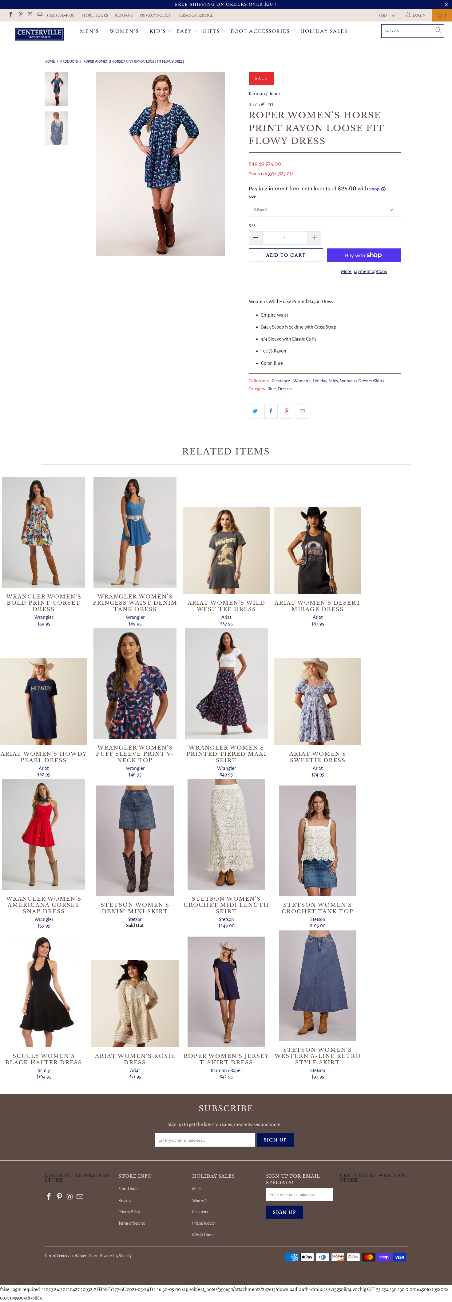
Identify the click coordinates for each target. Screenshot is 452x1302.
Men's (89, 31)
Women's (124, 31)
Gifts (212, 31)
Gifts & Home (203, 1235)
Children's (200, 1212)
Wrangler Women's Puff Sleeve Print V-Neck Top (135, 683)
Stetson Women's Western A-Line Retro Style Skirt (317, 985)
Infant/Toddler (204, 1223)
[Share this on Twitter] (255, 411)
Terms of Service (195, 15)
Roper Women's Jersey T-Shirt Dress (226, 992)
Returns (124, 15)
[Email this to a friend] (302, 411)
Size (252, 197)
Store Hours (94, 15)
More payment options (364, 271)
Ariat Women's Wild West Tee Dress (226, 550)
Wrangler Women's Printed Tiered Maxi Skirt (226, 683)
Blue (272, 389)
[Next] (234, 164)
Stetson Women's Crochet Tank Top (317, 840)
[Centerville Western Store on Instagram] (30, 15)
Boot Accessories (261, 31)
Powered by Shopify (116, 1256)
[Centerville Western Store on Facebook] (10, 15)
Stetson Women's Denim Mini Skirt (135, 840)
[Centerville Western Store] (39, 34)
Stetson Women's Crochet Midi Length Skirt (226, 834)
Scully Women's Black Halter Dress (43, 992)
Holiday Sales (323, 31)
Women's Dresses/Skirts (362, 381)
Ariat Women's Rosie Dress (135, 1003)
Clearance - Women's (291, 381)
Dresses (285, 389)
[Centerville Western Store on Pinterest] (20, 15)
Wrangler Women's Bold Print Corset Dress (43, 532)
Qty (252, 225)
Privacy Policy (155, 15)
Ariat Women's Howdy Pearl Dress (43, 701)
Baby (185, 31)
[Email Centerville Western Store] (39, 15)
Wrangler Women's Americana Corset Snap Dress (43, 834)
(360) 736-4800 (60, 15)
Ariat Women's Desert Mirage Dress (317, 550)
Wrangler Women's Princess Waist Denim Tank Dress (135, 532)
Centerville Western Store (77, 1256)
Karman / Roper (264, 93)
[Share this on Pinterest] (286, 411)
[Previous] (87, 164)
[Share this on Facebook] (271, 411)
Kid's (158, 31)
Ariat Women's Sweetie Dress (317, 701)
